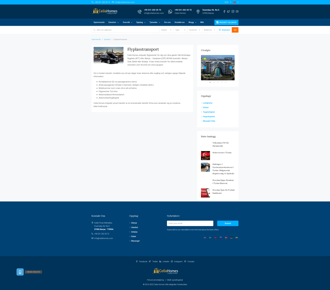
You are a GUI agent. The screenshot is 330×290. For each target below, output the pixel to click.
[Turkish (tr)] (214, 238)
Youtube (190, 261)
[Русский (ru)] (220, 238)
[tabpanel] (218, 67)
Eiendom (112, 22)
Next (230, 67)
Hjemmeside (99, 22)
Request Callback (227, 22)
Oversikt (126, 22)
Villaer (206, 107)
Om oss (167, 22)
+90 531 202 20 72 (152, 10)
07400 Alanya (208, 13)
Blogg (191, 22)
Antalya (134, 232)
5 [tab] (227, 82)
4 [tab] (223, 82)
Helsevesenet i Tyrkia (222, 152)
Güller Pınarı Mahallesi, (103, 226)
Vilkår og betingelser (175, 280)
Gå (235, 30)
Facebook (143, 261)
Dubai (133, 236)
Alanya (134, 223)
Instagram (178, 261)
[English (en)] (204, 238)
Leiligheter (208, 103)
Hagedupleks (209, 116)
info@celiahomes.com (154, 13)
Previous (205, 67)
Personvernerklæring (155, 280)
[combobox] (166, 30)
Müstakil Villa (209, 121)
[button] (235, 2)
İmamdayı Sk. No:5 (211, 10)
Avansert (225, 30)
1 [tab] (211, 82)
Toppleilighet (209, 112)
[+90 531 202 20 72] (20, 272)
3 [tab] (219, 82)
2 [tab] (215, 82)
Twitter (155, 261)
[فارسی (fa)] (236, 238)
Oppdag (139, 22)
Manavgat (135, 241)
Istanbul (134, 227)
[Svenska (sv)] (209, 238)
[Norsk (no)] (225, 238)
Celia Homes (180, 13)
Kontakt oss (180, 22)
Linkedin (166, 261)
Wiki (202, 22)
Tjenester (154, 22)
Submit (228, 223)
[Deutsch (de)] (230, 238)
